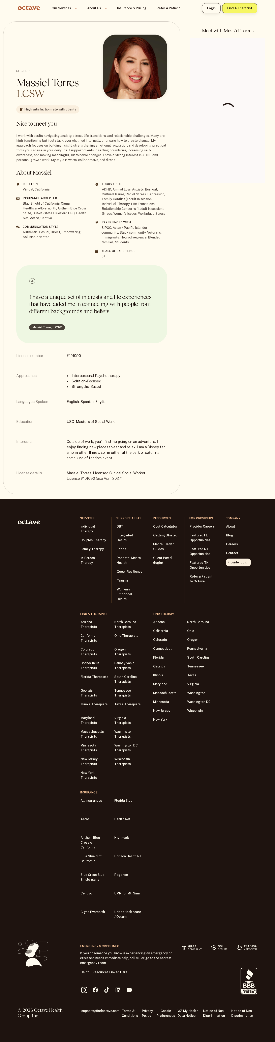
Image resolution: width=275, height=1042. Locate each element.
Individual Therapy (88, 529)
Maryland (160, 684)
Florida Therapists (94, 677)
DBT (120, 526)
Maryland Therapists (89, 720)
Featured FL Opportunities (200, 537)
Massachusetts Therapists (92, 734)
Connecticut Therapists (90, 665)
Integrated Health (125, 537)
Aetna (85, 819)
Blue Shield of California (91, 858)
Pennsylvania (197, 649)
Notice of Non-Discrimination (214, 1013)
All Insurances (91, 801)
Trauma (122, 580)
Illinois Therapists (94, 704)
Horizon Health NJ (127, 856)
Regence (121, 875)
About (230, 526)
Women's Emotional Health (124, 594)
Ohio (190, 631)
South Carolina (198, 657)
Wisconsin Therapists (122, 761)
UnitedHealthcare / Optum (127, 914)
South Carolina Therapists (125, 679)
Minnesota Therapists (89, 747)
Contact (232, 553)
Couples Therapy (93, 540)
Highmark (121, 838)
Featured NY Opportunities (200, 551)
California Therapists (89, 638)
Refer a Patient (168, 8)
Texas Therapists (127, 704)
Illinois (158, 675)
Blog (229, 535)
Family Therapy (92, 549)
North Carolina (198, 622)
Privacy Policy (147, 1013)
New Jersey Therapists (89, 761)
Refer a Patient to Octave (201, 579)
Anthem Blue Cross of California (90, 842)
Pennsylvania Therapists (124, 665)
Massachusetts (165, 693)
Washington (196, 693)
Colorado (160, 640)
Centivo (86, 893)
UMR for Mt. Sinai (127, 893)
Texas (191, 675)
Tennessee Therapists (122, 693)
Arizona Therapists (89, 624)
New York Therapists (89, 775)
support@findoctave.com (100, 1011)
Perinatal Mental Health (129, 560)
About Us (94, 8)
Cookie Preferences (166, 1013)
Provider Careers (202, 526)
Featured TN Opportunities (200, 565)
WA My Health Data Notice (188, 1013)
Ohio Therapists (126, 636)
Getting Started (165, 535)
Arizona (159, 622)
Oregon (192, 640)
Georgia (159, 666)
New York (160, 719)
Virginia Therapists (122, 720)
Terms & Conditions (130, 1013)
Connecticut (162, 649)
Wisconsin (195, 711)
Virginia (193, 684)
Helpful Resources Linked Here (104, 972)
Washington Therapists (123, 734)
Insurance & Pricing (132, 8)
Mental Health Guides (163, 546)
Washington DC (199, 702)
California (160, 631)
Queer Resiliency (129, 572)
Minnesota (161, 702)
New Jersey (161, 711)
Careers (232, 544)
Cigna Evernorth (93, 912)
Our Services (61, 8)
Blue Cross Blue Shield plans (92, 877)
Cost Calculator (165, 526)
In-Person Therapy (88, 560)
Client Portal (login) (162, 560)
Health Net (122, 819)
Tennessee (195, 666)
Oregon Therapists (122, 651)
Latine (121, 549)
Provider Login (238, 562)
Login (211, 8)
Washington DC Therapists (126, 747)
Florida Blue (123, 801)
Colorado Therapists (89, 651)
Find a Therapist (239, 8)
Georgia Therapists (89, 693)
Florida (158, 657)
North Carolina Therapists (125, 624)
